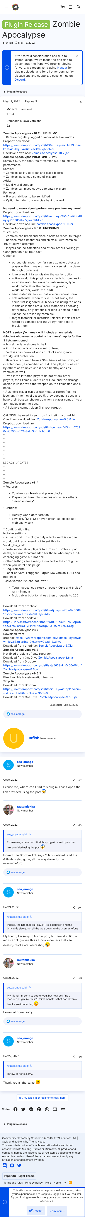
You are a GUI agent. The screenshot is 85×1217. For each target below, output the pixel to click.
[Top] (64, 1183)
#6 (80, 1056)
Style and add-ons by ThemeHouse (23, 1141)
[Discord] (4, 1165)
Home (57, 1182)
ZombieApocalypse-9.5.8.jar (56, 419)
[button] (6, 7)
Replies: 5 (30, 101)
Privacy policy (34, 1182)
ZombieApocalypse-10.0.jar (54, 224)
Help (48, 1182)
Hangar (62, 67)
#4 (80, 907)
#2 (80, 780)
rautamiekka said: (18, 916)
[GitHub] (12, 1165)
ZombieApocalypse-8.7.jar (56, 645)
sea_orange (25, 761)
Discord (20, 79)
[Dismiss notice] (76, 56)
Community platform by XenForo (39, 1138)
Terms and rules (13, 1182)
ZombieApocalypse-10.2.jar (50, 153)
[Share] (80, 102)
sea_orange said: (17, 834)
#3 (80, 825)
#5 (80, 978)
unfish (9, 42)
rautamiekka (26, 806)
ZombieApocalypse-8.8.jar (56, 657)
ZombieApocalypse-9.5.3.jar (58, 697)
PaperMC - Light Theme (19, 1175)
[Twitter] (19, 1165)
